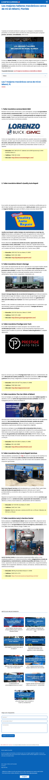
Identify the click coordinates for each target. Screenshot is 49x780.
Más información (33, 773)
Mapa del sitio (4, 767)
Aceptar (24, 776)
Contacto (3, 765)
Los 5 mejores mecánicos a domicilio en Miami (28, 71)
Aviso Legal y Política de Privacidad (9, 764)
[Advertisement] (24, 20)
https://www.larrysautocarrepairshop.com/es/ (24, 576)
